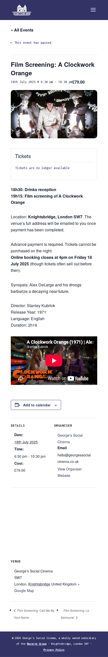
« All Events (22, 30)
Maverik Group (36, 643)
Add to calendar (36, 404)
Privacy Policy (54, 649)
